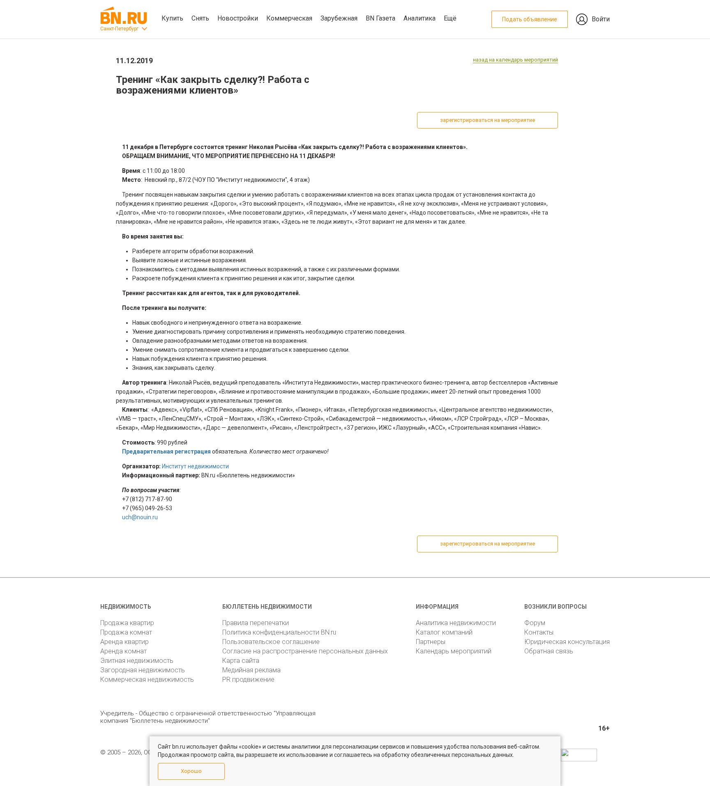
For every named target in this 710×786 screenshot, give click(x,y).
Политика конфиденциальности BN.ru (279, 632)
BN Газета (380, 18)
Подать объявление (529, 19)
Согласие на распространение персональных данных (305, 651)
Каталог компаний (444, 632)
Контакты (538, 632)
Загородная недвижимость (142, 670)
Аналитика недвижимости (456, 623)
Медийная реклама (251, 670)
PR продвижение (248, 679)
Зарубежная (338, 18)
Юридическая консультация (567, 642)
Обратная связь (548, 651)
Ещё (450, 18)
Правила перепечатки (255, 623)
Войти (601, 19)
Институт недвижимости (195, 466)
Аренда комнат (123, 651)
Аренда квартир (124, 642)
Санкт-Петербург (119, 29)
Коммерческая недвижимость (147, 679)
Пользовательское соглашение (271, 642)
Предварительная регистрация (166, 451)
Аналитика (419, 18)
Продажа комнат (126, 632)
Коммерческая (289, 18)
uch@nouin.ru (140, 517)
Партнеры (430, 642)
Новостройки (237, 18)
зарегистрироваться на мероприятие (487, 120)
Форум (534, 623)
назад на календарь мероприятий (515, 60)
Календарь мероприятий (453, 651)
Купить (172, 18)
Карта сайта (240, 661)
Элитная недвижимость (136, 661)
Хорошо (191, 771)
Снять (200, 18)
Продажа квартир (127, 623)
